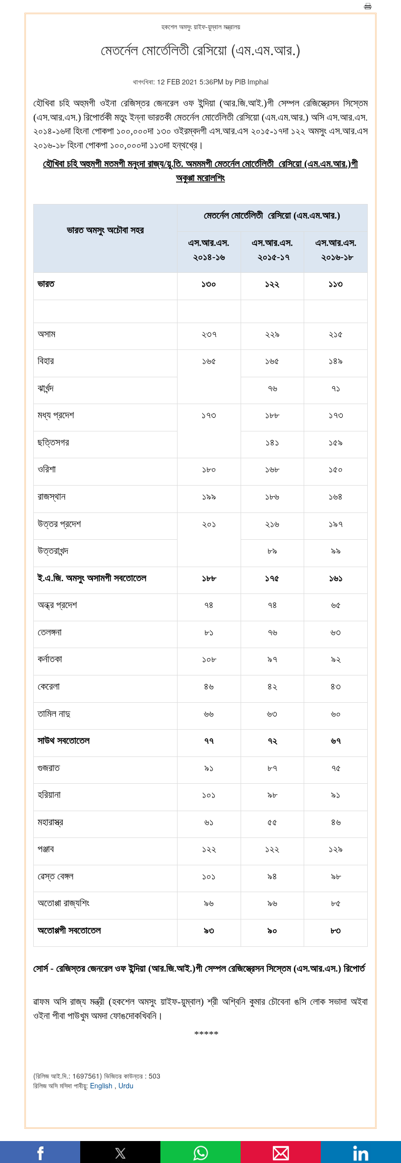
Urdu (126, 1085)
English (102, 1085)
